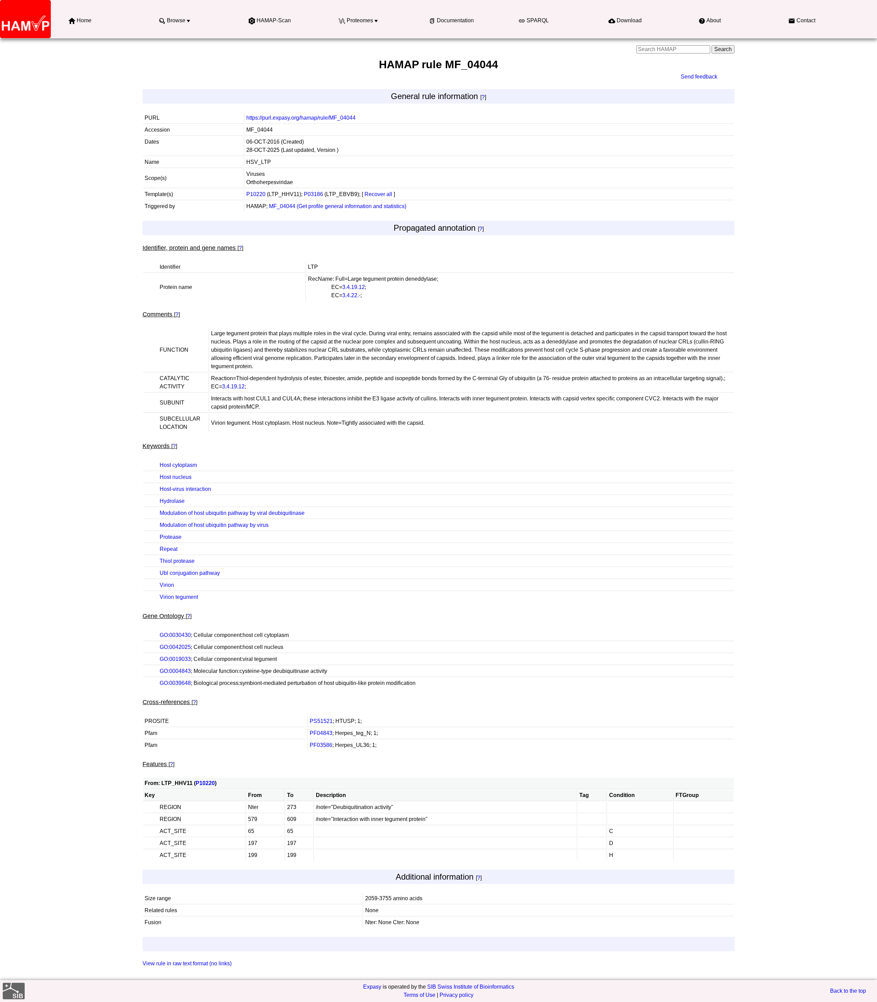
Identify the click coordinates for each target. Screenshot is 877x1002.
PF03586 (321, 745)
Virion (167, 585)
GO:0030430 (175, 635)
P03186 (313, 194)
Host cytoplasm (178, 465)
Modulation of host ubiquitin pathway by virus (214, 525)
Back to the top (848, 991)
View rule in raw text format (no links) (187, 963)
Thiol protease (177, 561)
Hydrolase (172, 501)
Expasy (372, 987)
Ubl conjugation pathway (190, 573)
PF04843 (321, 733)
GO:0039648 (175, 683)
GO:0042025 (175, 647)
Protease (171, 537)
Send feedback (699, 77)
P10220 (255, 194)
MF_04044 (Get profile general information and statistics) (337, 206)
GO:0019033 (175, 659)
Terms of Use (419, 995)
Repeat (168, 549)
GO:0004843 (175, 671)
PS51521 (321, 721)
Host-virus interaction (185, 489)
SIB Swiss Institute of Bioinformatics (470, 987)
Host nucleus (176, 477)
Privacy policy (456, 995)
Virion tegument (179, 597)
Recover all (378, 194)
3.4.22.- (351, 295)
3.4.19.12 (353, 287)
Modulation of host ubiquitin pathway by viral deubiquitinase (232, 513)
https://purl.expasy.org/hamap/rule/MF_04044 (301, 118)
